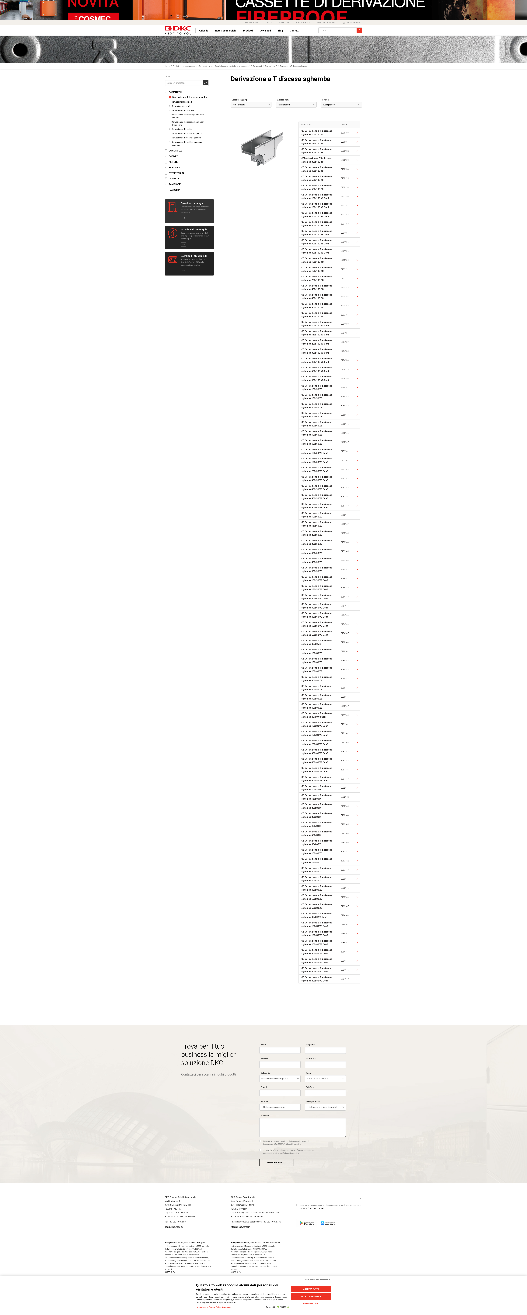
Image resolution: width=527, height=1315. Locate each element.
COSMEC (173, 156)
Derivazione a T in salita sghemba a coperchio (187, 143)
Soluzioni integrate (326, 23)
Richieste (265, 1116)
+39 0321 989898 (177, 1221)
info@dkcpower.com (240, 1227)
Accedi (268, 23)
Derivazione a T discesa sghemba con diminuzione (188, 123)
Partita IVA (311, 1059)
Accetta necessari (311, 1296)
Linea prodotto (313, 1101)
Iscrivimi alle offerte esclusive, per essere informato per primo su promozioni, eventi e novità (288, 1151)
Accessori (245, 66)
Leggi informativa (294, 1144)
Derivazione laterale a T (182, 102)
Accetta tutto (311, 1289)
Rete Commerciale (225, 30)
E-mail (264, 1087)
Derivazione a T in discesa (183, 110)
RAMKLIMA (174, 190)
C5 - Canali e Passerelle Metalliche (224, 66)
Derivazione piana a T (181, 106)
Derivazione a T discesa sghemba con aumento (188, 116)
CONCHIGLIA (175, 150)
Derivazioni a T (271, 66)
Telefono (310, 1087)
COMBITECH (175, 92)
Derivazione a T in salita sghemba (186, 138)
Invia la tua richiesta (277, 1162)
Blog (280, 30)
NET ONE (173, 162)
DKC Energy (283, 23)
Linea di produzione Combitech (195, 66)
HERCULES (174, 167)
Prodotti (248, 30)
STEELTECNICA (176, 173)
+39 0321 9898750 (272, 1221)
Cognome (310, 1044)
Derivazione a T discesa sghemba (293, 66)
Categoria (265, 1073)
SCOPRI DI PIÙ (170, 1272)
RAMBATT (174, 178)
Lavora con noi (251, 23)
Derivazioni (257, 66)
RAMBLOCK (175, 184)
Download (265, 30)
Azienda (203, 30)
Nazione (264, 1101)
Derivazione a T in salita (182, 129)
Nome (263, 1044)
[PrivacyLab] (282, 1307)
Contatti (294, 30)
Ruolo (308, 1073)
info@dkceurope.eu (174, 1227)
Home (167, 66)
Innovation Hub (303, 23)
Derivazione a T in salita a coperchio (187, 133)
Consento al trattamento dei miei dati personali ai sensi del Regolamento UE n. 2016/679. (286, 1142)
